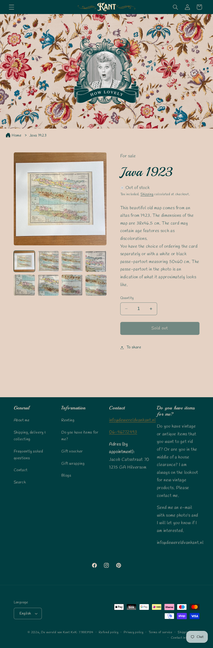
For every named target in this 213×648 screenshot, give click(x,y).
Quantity (127, 298)
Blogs (66, 475)
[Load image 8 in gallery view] (96, 285)
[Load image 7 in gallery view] (72, 285)
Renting (67, 420)
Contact (21, 470)
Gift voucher (72, 451)
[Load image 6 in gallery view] (48, 285)
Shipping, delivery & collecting (30, 436)
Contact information (185, 638)
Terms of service (160, 632)
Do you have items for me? (79, 436)
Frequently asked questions (28, 455)
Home (17, 135)
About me (22, 420)
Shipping (147, 194)
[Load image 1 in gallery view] (24, 261)
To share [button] (134, 347)
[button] (11, 7)
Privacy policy (133, 632)
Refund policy (108, 632)
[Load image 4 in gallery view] (96, 261)
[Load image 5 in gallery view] (24, 285)
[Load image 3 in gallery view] (72, 261)
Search (20, 482)
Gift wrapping (72, 463)
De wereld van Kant (55, 632)
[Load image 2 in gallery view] (48, 261)
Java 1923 (38, 135)
